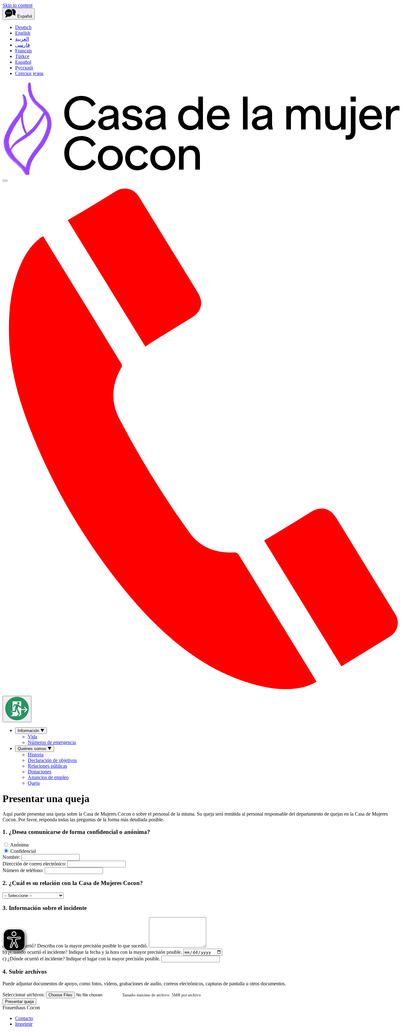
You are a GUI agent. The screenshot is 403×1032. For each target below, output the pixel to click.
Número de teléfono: (23, 870)
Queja (34, 783)
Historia (35, 754)
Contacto (24, 1018)
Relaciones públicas (47, 766)
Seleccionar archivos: (24, 994)
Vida (32, 736)
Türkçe (22, 56)
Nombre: (11, 857)
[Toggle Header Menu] (5, 181)
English (22, 33)
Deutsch (23, 27)
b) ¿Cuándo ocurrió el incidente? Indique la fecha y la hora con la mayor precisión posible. (92, 952)
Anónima (19, 844)
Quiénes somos (33, 748)
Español (23, 62)
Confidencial (22, 851)
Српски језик (29, 73)
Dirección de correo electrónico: (34, 863)
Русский (24, 67)
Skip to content (17, 5)
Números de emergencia (52, 742)
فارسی (22, 45)
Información (29, 730)
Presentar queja (19, 1001)
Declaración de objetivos (52, 760)
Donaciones (39, 771)
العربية (22, 39)
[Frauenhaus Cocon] (201, 173)
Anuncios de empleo (48, 777)
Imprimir (23, 1024)
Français (23, 50)
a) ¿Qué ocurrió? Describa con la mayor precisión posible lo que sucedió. (75, 945)
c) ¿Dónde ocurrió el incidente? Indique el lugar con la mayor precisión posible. (81, 958)
